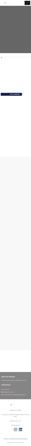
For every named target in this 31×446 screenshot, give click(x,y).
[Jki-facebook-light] (10, 429)
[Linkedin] (20, 429)
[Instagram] (15, 429)
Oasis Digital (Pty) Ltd (21, 438)
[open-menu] (27, 3)
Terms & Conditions (15, 425)
